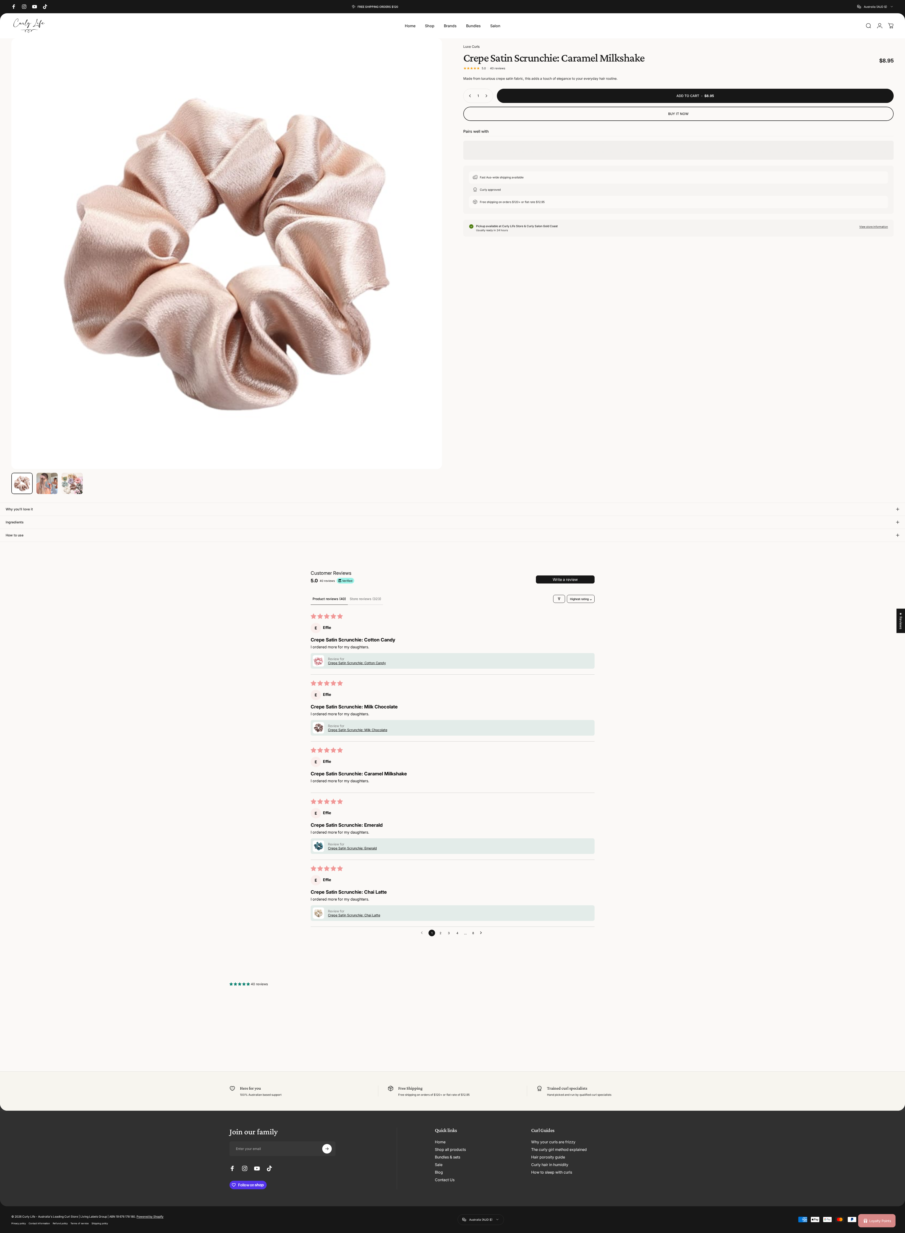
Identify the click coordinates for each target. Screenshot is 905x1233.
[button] (318, 661)
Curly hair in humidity (549, 1164)
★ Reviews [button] (901, 620)
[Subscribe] (327, 1148)
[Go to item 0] (22, 483)
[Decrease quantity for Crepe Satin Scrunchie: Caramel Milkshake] (469, 96)
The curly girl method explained (559, 1149)
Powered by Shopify (150, 1216)
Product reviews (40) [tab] (329, 599)
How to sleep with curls (551, 1172)
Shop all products (450, 1149)
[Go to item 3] (72, 483)
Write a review (565, 579)
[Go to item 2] (47, 483)
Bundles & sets (447, 1157)
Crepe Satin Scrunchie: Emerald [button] (352, 848)
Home (440, 1142)
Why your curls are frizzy (553, 1142)
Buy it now (678, 114)
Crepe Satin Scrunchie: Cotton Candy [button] (357, 663)
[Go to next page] (482, 933)
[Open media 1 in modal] (226, 253)
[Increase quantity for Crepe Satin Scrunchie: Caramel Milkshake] (487, 96)
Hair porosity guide (548, 1157)
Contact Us (445, 1179)
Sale (438, 1164)
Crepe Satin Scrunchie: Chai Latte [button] (354, 915)
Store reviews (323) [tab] (365, 599)
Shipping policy (100, 1223)
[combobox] (875, 6)
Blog (439, 1172)
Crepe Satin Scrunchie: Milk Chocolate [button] (357, 730)
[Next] (429, 265)
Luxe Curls (471, 46)
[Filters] (559, 599)
